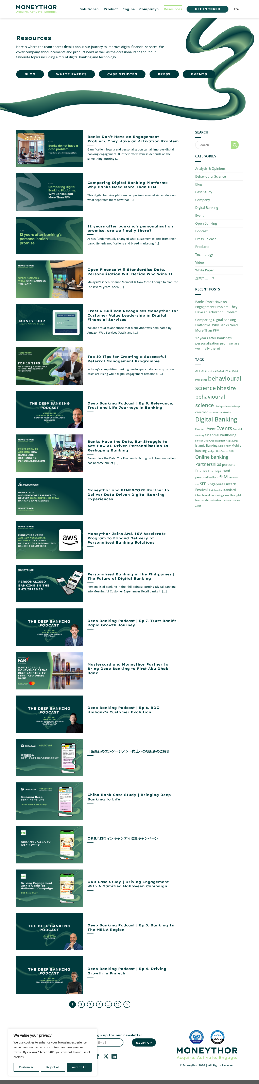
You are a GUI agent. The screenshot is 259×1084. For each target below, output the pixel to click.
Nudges (211, 451)
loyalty (227, 445)
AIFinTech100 (221, 371)
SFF (203, 484)
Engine (128, 9)
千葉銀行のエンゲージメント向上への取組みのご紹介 (128, 751)
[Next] (126, 1004)
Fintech (199, 440)
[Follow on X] (106, 1057)
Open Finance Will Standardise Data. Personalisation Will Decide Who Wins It (129, 271)
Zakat (198, 505)
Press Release (205, 239)
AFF (198, 371)
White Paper (204, 270)
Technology (204, 254)
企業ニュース (205, 278)
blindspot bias (222, 406)
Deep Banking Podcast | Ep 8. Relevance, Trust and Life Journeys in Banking (130, 405)
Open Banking (206, 223)
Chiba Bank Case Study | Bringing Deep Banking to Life (129, 797)
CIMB (198, 412)
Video (199, 262)
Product (111, 9)
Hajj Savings (232, 440)
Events (224, 428)
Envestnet (200, 429)
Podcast (201, 231)
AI (202, 371)
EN (236, 9)
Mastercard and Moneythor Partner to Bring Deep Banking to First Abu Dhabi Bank (128, 668)
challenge (235, 406)
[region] (52, 1052)
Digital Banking (206, 207)
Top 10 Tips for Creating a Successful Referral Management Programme (126, 358)
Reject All (53, 1067)
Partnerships (208, 464)
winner (228, 500)
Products (202, 246)
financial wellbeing (220, 435)
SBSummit (234, 477)
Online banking (211, 457)
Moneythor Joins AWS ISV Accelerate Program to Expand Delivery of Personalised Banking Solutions (126, 537)
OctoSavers (222, 451)
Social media (215, 490)
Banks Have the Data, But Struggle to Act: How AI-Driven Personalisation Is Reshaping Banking (127, 445)
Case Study (203, 192)
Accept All (79, 1067)
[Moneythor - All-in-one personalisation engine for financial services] (36, 9)
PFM (223, 477)
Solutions (88, 9)
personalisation (206, 477)
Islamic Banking (206, 445)
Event (199, 215)
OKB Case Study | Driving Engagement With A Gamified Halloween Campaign (128, 884)
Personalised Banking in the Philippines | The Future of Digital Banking (130, 576)
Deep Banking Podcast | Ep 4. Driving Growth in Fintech (126, 971)
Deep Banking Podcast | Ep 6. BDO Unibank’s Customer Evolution (123, 709)
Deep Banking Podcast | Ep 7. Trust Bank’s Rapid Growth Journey (131, 623)
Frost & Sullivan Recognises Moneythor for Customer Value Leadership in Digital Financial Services (132, 315)
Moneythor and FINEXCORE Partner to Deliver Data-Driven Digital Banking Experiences (128, 494)
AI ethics (209, 371)
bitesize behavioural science (215, 396)
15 (118, 1004)
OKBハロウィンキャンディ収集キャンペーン (122, 838)
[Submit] (235, 145)
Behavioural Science (210, 176)
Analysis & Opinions (210, 168)
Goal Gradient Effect (214, 440)
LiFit (220, 445)
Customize (26, 1067)
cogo (205, 412)
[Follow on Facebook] (98, 1057)
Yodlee (236, 500)
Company (148, 9)
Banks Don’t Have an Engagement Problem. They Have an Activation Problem (133, 138)
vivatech (217, 500)
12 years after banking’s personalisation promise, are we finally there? (130, 228)
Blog (198, 184)
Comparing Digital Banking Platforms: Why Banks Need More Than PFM (128, 184)
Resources (173, 9)
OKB (231, 451)
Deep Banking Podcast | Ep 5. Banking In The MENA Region (130, 927)
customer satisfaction (220, 412)
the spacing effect (220, 495)
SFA (197, 484)
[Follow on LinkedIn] (114, 1057)
